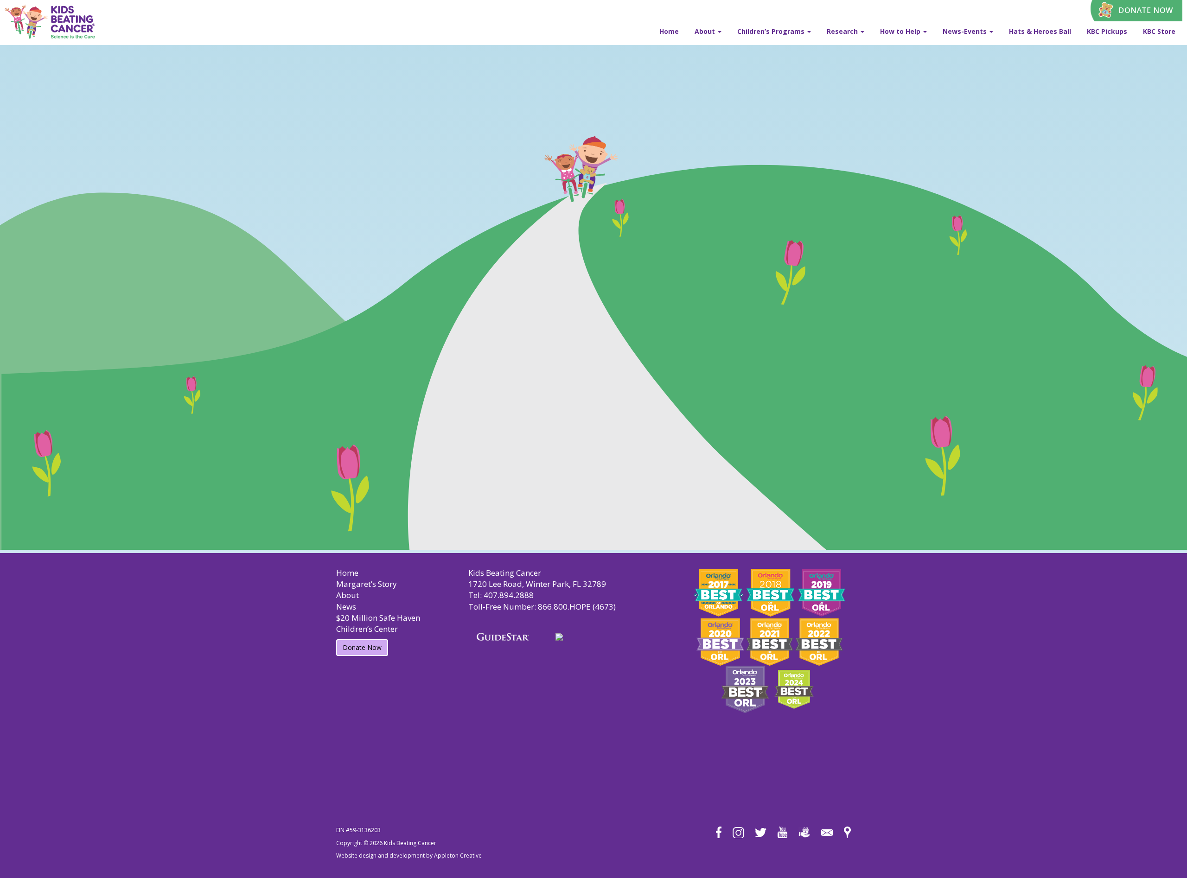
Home (669, 31)
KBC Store (1159, 31)
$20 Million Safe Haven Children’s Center (378, 623)
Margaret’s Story (366, 584)
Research (843, 31)
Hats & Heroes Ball (1040, 31)
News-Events (966, 31)
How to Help (901, 31)
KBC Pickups (1107, 31)
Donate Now (362, 647)
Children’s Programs (771, 31)
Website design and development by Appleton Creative (409, 855)
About (706, 31)
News (346, 606)
